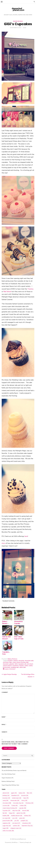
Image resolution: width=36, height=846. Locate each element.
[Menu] (1, 1)
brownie (24, 795)
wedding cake (15, 667)
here (26, 536)
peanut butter (7, 820)
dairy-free (16, 810)
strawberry (15, 666)
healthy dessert (16, 815)
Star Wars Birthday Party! (8, 774)
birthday (6, 795)
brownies (6, 798)
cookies (23, 805)
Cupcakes (6, 810)
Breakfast (15, 795)
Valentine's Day (27, 825)
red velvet (30, 664)
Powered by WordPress (11, 842)
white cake (22, 667)
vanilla (26, 666)
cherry (24, 800)
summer (16, 825)
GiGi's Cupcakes (19, 664)
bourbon (10, 661)
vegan (5, 828)
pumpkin (24, 820)
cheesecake (14, 800)
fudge (11, 813)
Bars (29, 793)
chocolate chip (18, 803)
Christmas (29, 803)
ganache (11, 664)
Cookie (14, 805)
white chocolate (8, 830)
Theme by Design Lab (25, 842)
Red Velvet (7, 292)
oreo (14, 818)
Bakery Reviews (18, 21)
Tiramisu (30, 289)
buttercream (16, 798)
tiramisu (21, 666)
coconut (6, 805)
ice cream (6, 818)
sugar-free (7, 825)
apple (14, 793)
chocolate (21, 661)
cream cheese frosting (19, 662)
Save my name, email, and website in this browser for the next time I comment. (15, 743)
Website (4, 732)
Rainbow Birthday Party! (8, 781)
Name (4, 717)
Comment (5, 692)
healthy (6, 815)
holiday (27, 815)
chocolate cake (29, 661)
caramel (15, 661)
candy (5, 800)
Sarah (24, 27)
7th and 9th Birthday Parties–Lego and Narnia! (14, 770)
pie (25, 664)
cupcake (22, 808)
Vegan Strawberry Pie (7, 778)
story (3, 543)
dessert (25, 810)
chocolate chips (7, 662)
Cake (25, 798)
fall (5, 813)
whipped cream (15, 828)
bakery (22, 793)
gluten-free (21, 813)
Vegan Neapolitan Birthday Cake (10, 785)
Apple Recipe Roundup (10, 674)
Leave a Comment (10, 669)
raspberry (6, 823)
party (22, 818)
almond (6, 793)
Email (4, 724)
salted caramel (7, 666)
